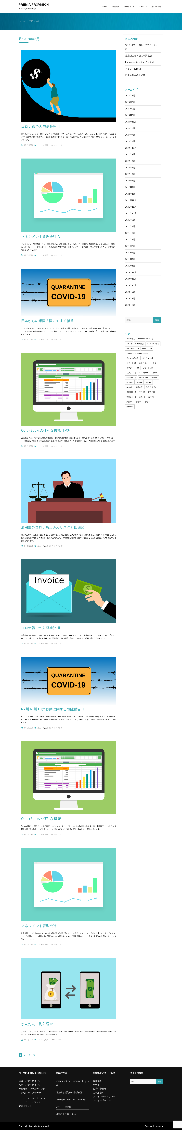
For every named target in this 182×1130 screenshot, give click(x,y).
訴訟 (129, 402)
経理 (142, 397)
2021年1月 (130, 265)
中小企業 (131, 378)
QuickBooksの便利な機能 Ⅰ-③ (45, 430)
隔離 (130, 407)
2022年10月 (130, 148)
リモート (148, 368)
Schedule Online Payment (137, 353)
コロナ (143, 363)
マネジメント (133, 368)
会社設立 (143, 378)
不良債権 (143, 373)
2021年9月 (130, 220)
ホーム (104, 7)
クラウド (131, 363)
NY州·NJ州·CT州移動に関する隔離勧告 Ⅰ (53, 709)
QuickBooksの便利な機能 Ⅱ (43, 819)
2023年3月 (130, 141)
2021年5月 (130, 246)
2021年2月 (130, 259)
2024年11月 (130, 122)
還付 (138, 402)
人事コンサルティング (53, 340)
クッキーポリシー (102, 1100)
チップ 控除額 (133, 68)
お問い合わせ (156, 7)
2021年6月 (130, 239)
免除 (139, 382)
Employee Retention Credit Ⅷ (139, 62)
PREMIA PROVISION (34, 4)
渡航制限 (131, 392)
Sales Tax (147, 348)
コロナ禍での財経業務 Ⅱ (41, 628)
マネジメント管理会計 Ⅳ (41, 237)
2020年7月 (130, 305)
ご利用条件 (98, 1092)
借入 (130, 382)
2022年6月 (130, 161)
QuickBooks (133, 348)
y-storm (159, 1126)
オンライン (147, 358)
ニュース (140, 7)
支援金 (139, 387)
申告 (142, 392)
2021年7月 (130, 233)
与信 (154, 373)
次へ (35, 1055)
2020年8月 (130, 298)
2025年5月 (130, 108)
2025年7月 (130, 95)
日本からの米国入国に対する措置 (47, 321)
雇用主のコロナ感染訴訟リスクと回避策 (52, 527)
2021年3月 (130, 252)
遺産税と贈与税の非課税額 (138, 55)
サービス (127, 7)
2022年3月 (130, 180)
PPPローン (153, 344)
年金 (129, 387)
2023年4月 (130, 135)
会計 (154, 378)
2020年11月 (130, 279)
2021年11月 (130, 207)
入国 (148, 382)
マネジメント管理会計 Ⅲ (41, 926)
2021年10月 (130, 213)
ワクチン (131, 373)
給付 (151, 397)
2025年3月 (130, 115)
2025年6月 (130, 102)
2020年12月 (130, 272)
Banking (131, 339)
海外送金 (151, 387)
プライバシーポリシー (104, 1096)
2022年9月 (130, 154)
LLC (129, 344)
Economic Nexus (145, 339)
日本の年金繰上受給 (135, 75)
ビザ (153, 363)
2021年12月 (130, 200)
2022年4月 (130, 174)
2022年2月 (130, 187)
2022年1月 (130, 194)
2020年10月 (130, 285)
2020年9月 (130, 292)
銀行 (147, 402)
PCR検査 (139, 344)
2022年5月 (130, 167)
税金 (151, 392)
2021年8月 (130, 226)
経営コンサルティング (53, 145)
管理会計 (131, 397)
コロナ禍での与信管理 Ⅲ (41, 126)
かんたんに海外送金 (37, 1024)
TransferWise (133, 358)
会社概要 (115, 7)
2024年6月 (130, 128)
